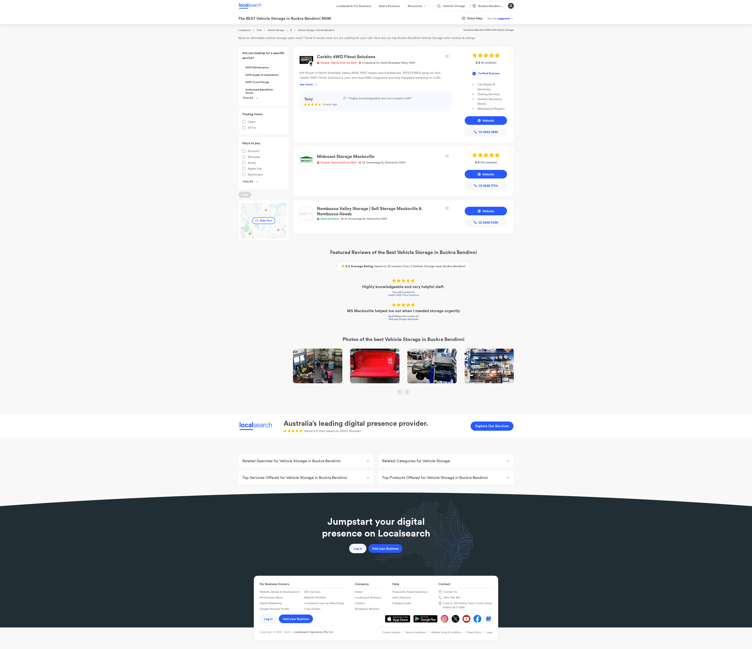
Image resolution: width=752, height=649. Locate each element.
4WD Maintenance (257, 67)
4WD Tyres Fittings (257, 82)
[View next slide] (407, 392)
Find (259, 30)
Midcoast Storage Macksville (403, 319)
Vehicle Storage (276, 30)
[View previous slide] (400, 392)
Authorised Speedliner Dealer (259, 91)
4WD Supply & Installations (261, 75)
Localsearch (244, 30)
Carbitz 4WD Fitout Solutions (403, 295)
